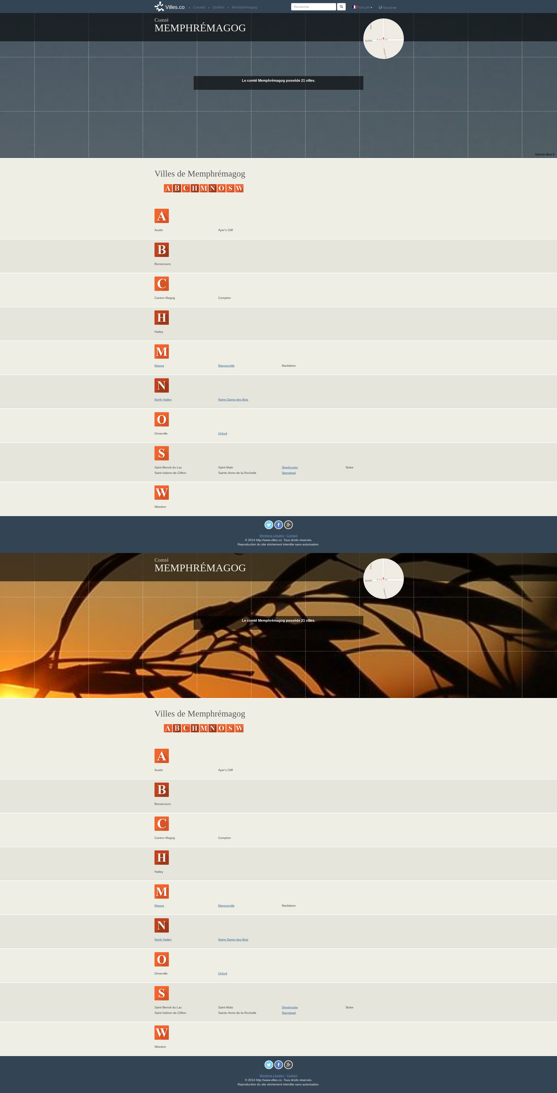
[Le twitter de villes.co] (268, 524)
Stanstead (289, 473)
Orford (222, 433)
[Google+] (288, 524)
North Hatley (163, 399)
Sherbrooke (290, 467)
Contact (292, 535)
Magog (159, 365)
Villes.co (175, 7)
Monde (388, 8)
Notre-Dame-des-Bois (233, 399)
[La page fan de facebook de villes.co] (278, 524)
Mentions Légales (272, 535)
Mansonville (226, 365)
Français (363, 7)
